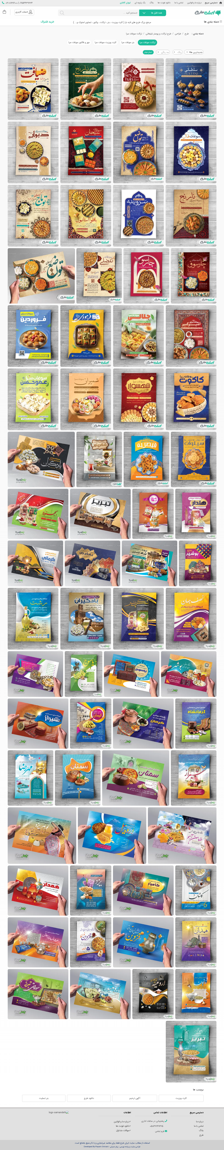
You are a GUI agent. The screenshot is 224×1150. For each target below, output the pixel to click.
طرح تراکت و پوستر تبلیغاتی (158, 34)
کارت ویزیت (181, 1098)
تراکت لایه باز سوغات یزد (149, 563)
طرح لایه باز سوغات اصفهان (191, 619)
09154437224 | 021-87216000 (19, 3)
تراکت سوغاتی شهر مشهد (30, 778)
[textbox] (177, 52)
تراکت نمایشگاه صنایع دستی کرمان (143, 724)
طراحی (178, 34)
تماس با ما (178, 2)
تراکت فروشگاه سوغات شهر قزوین (143, 942)
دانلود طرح (89, 1098)
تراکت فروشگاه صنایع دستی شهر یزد (143, 890)
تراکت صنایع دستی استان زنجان (38, 942)
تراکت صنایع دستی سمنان (135, 778)
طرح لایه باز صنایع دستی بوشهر (197, 563)
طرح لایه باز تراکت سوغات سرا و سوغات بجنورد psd (99, 459)
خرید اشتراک (47, 22)
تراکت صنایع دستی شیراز (38, 724)
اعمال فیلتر (148, 52)
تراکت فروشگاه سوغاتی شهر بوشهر (188, 674)
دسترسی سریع (211, 2)
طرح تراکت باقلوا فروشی (85, 216)
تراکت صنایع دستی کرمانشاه (195, 724)
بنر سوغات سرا (128, 42)
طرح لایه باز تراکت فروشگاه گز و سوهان (193, 276)
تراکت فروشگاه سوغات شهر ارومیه (100, 994)
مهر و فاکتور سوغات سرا (79, 42)
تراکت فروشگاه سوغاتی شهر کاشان (195, 890)
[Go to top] (215, 1142)
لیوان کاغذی (125, 2)
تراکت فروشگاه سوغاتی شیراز (193, 778)
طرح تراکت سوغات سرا (191, 89)
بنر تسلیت (44, 1098)
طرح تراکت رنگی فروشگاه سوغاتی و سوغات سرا (138, 336)
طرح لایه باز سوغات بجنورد (195, 514)
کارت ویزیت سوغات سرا (105, 42)
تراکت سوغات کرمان (90, 724)
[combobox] (194, 52)
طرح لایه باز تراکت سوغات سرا (191, 152)
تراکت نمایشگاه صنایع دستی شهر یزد (42, 835)
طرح (187, 34)
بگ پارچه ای (140, 2)
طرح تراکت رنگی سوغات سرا (33, 336)
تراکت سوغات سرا (134, 34)
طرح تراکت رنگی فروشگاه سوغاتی (85, 336)
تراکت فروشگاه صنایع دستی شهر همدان (195, 942)
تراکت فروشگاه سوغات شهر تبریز (191, 1051)
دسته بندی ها (212, 22)
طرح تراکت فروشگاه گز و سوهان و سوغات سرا (99, 276)
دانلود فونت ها (164, 2)
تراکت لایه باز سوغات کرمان (35, 563)
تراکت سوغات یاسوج (83, 674)
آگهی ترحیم (134, 1098)
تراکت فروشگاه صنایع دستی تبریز (38, 994)
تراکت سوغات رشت (33, 619)
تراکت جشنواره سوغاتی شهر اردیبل (112, 835)
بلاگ (152, 2)
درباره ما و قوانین (194, 2)
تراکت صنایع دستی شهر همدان (38, 890)
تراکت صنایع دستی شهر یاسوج (131, 674)
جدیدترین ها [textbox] (196, 52)
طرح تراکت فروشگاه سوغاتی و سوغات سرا (191, 336)
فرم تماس (160, 1131)
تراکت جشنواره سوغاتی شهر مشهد (182, 835)
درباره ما (200, 1121)
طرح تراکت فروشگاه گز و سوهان (41, 276)
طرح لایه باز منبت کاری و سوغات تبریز (100, 514)
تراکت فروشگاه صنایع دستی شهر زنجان (195, 994)
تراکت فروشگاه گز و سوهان (33, 216)
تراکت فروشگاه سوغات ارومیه (153, 994)
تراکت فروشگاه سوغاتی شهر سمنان (78, 778)
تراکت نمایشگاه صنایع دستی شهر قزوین (90, 942)
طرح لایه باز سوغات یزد (41, 459)
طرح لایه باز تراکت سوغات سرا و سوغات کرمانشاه (146, 459)
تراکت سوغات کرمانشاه (35, 674)
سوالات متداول (123, 1130)
